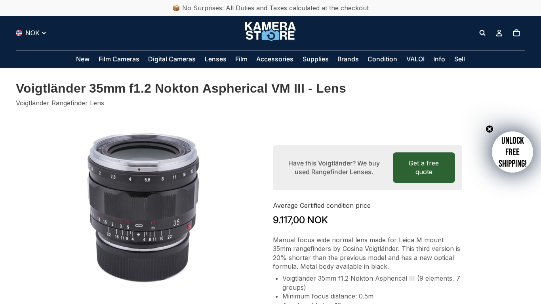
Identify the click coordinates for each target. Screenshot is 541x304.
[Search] (482, 33)
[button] (512, 152)
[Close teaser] (489, 129)
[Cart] (516, 33)
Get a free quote (424, 167)
